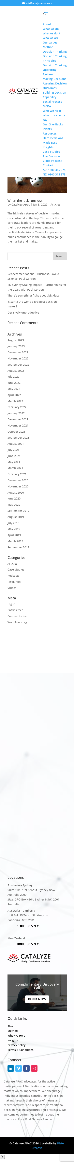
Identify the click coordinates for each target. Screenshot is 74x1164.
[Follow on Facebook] (26, 1068)
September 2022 (18, 364)
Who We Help (16, 1035)
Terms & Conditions (20, 1050)
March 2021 (15, 468)
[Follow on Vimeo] (18, 1068)
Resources (14, 582)
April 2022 (14, 395)
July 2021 (13, 450)
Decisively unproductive (23, 312)
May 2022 (13, 389)
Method (12, 1031)
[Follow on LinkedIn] (10, 1068)
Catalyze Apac (20, 204)
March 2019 (15, 541)
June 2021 (14, 456)
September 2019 (18, 511)
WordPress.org (17, 622)
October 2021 (16, 431)
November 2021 (17, 425)
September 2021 (18, 437)
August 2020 (15, 492)
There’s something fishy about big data (33, 295)
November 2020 (17, 486)
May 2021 (13, 462)
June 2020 (14, 498)
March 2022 (15, 401)
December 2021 (17, 419)
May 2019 (13, 529)
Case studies (15, 569)
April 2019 (14, 535)
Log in (11, 604)
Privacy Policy (16, 1045)
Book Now (37, 999)
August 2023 (15, 340)
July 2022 (13, 376)
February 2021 (16, 474)
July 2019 (13, 523)
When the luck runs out (24, 200)
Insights (12, 1040)
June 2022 (14, 383)
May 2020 (13, 504)
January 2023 (16, 346)
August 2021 (15, 444)
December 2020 (17, 480)
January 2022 (16, 413)
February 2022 (16, 407)
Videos (11, 588)
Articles (55, 204)
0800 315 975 (28, 944)
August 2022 (15, 371)
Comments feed (17, 616)
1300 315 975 (28, 926)
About (11, 1026)
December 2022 (17, 352)
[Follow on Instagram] (34, 1068)
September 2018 (18, 547)
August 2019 (15, 517)
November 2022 (17, 358)
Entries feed (15, 610)
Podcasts (13, 575)
